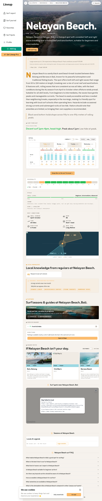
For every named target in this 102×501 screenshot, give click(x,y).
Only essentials (58, 495)
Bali (51, 3)
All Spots (33, 3)
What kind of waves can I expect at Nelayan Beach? (42, 466)
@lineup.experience (45, 316)
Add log (13, 49)
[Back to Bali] (25, 3)
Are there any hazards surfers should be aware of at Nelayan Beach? (48, 474)
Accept (74, 495)
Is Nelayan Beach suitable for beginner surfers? (41, 470)
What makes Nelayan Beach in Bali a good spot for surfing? (45, 458)
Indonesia (43, 3)
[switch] (73, 139)
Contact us (33, 316)
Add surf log (32, 50)
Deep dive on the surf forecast (62, 173)
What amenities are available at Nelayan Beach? (41, 482)
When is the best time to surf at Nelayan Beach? (41, 462)
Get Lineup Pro (13, 54)
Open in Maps (62, 338)
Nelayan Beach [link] (61, 3)
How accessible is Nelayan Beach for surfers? (41, 478)
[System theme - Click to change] (84, 497)
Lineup (7, 4)
